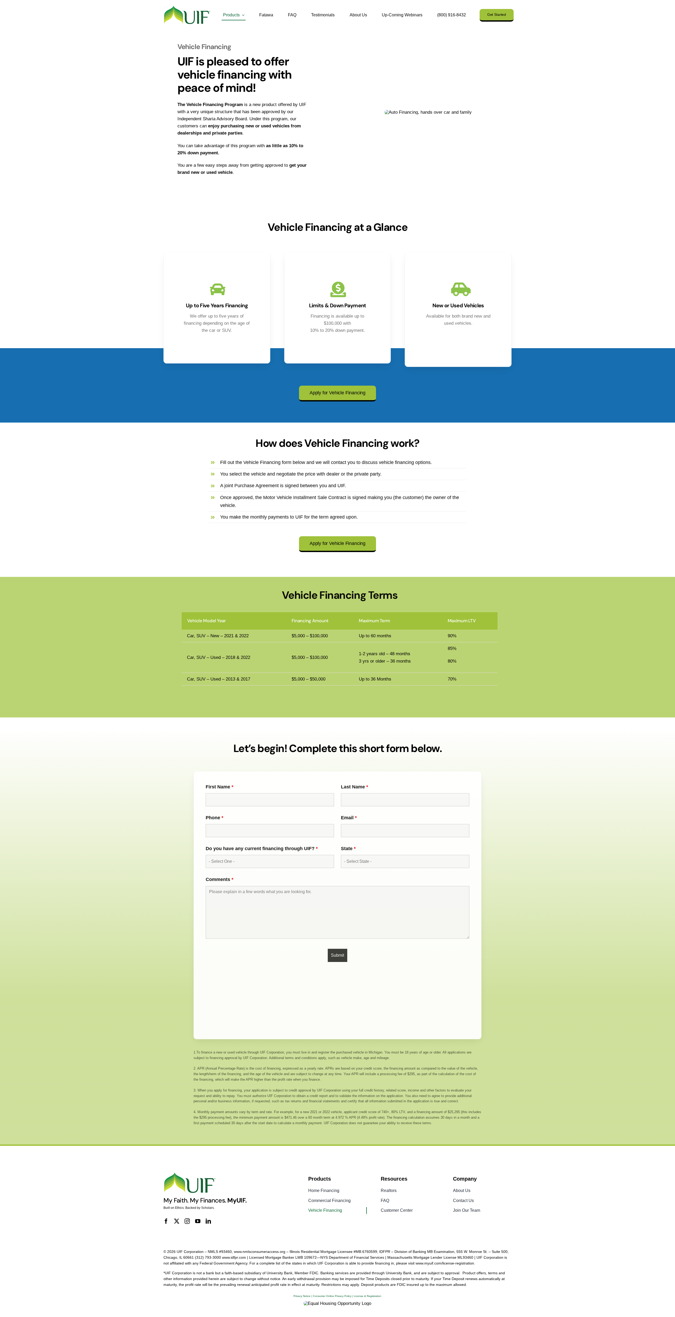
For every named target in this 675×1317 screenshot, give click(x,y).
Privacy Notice (302, 1296)
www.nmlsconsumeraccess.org (259, 1251)
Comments (219, 879)
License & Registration (367, 1296)
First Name (219, 786)
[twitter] (176, 1221)
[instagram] (187, 1221)
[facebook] (166, 1221)
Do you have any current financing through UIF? (262, 848)
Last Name (354, 786)
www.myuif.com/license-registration (445, 1263)
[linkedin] (208, 1221)
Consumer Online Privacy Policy (332, 1296)
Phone (214, 817)
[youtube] (197, 1221)
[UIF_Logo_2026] (187, 6)
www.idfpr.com (234, 1257)
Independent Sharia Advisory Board (212, 118)
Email (349, 817)
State (348, 848)
